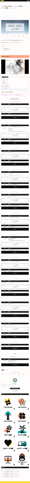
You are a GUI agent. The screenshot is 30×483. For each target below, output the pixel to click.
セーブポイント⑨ (14, 286)
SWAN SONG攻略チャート (6, 48)
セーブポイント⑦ (14, 257)
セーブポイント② (14, 134)
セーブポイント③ (14, 169)
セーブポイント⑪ (14, 328)
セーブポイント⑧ (14, 278)
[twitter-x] (13, 390)
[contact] (16, 390)
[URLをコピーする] (27, 36)
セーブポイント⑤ (14, 199)
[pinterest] (14, 390)
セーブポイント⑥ (14, 234)
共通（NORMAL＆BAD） (7, 49)
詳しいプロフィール (15, 388)
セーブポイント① (14, 109)
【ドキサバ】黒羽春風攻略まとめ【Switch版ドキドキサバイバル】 (10, 473)
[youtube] (15, 390)
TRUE (5, 50)
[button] (3, 36)
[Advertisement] (15, 13)
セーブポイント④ (14, 178)
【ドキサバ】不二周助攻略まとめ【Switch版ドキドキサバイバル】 (10, 471)
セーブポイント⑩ (14, 307)
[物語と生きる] (2, 0)
